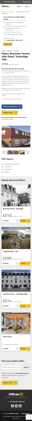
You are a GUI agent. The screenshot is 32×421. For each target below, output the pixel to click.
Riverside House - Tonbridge (13, 209)
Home (3, 11)
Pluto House (7, 336)
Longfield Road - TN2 (10, 251)
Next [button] (27, 152)
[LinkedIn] (20, 406)
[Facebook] (12, 406)
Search (11, 11)
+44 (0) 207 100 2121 (8, 119)
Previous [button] (4, 152)
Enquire (23, 220)
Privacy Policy (26, 413)
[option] (16, 137)
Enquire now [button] (7, 44)
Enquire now (8, 382)
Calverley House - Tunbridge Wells (15, 294)
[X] (16, 406)
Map (4, 126)
